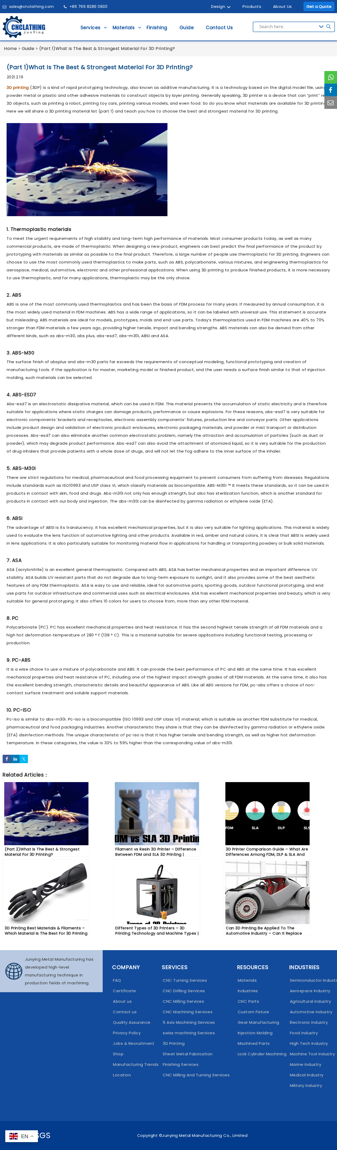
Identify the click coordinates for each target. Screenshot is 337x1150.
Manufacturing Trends (132, 1064)
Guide (187, 27)
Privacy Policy (127, 1033)
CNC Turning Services (185, 980)
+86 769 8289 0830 (89, 6)
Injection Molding (255, 1033)
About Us (282, 6)
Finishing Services (181, 1064)
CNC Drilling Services (184, 991)
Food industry (304, 1033)
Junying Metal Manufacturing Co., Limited (204, 1135)
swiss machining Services (189, 1033)
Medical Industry (307, 1075)
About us (122, 1001)
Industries (248, 991)
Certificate (124, 991)
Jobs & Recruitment (132, 1043)
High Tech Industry (309, 1043)
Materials (124, 27)
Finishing (157, 27)
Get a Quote (318, 6)
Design (218, 6)
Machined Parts (254, 1043)
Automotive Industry (309, 1012)
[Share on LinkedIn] (15, 759)
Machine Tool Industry (309, 1054)
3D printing (18, 87)
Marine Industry (305, 1064)
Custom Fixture (253, 1012)
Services (91, 27)
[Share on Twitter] (23, 759)
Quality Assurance (132, 1022)
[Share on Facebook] (7, 759)
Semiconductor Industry (309, 980)
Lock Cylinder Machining (258, 1054)
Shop (118, 1054)
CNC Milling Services (183, 1001)
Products (251, 6)
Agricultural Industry (309, 1001)
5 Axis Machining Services (189, 1022)
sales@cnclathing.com (31, 6)
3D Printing (174, 1043)
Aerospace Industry (309, 991)
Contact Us (219, 27)
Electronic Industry (309, 1022)
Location (122, 1075)
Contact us (125, 1012)
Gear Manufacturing (258, 1022)
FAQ (117, 980)
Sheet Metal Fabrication (188, 1054)
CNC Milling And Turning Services (195, 1075)
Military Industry (306, 1085)
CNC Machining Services (187, 1012)
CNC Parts (248, 1001)
